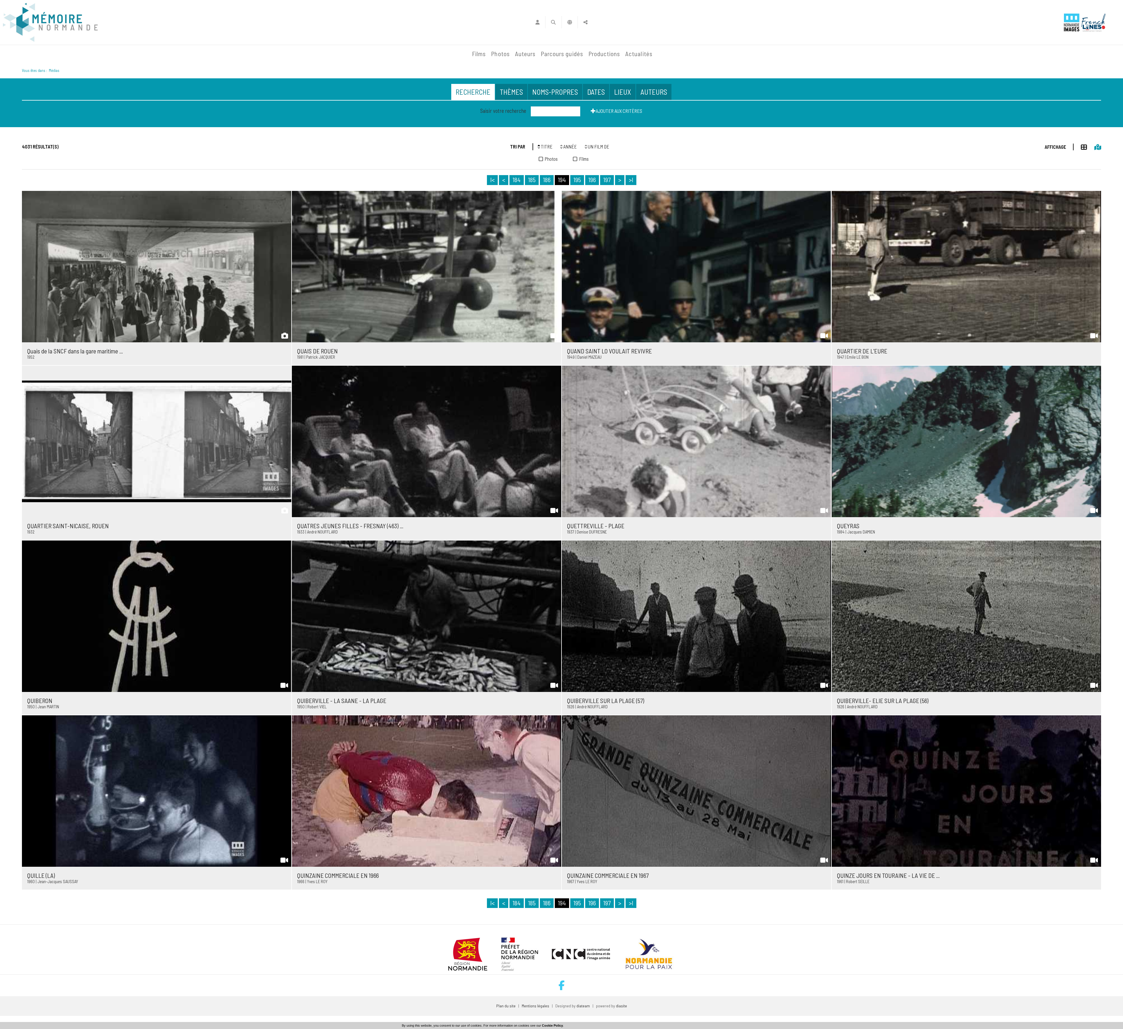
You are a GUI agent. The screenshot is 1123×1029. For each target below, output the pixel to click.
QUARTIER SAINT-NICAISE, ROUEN (68, 525)
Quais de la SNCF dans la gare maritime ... (75, 351)
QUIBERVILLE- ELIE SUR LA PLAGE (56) (883, 700)
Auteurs (525, 53)
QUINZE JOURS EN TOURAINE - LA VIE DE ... (888, 875)
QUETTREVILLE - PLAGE (595, 525)
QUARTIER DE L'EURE (862, 351)
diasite (621, 1005)
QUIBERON (39, 700)
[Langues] (570, 22)
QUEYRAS (848, 525)
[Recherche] (553, 22)
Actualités (638, 53)
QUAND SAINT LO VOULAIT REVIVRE (609, 351)
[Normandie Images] (1071, 22)
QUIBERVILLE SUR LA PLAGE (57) (605, 700)
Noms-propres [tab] (555, 91)
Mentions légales (535, 1005)
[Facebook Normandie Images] (562, 985)
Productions (604, 53)
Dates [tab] (596, 91)
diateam (583, 1005)
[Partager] (585, 22)
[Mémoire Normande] (406, 54)
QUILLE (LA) (41, 875)
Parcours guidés (562, 53)
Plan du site (506, 1005)
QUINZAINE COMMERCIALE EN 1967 (608, 875)
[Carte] (1094, 146)
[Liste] (1080, 146)
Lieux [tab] (622, 91)
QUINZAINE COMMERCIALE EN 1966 (338, 875)
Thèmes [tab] (511, 91)
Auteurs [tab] (653, 91)
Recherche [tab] (473, 91)
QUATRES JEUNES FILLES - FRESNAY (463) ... (350, 525)
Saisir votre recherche (503, 111)
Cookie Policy (552, 1025)
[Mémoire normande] (50, 22)
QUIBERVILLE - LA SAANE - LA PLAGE (341, 700)
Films (479, 53)
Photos (500, 53)
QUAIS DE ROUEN (317, 351)
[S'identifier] (537, 22)
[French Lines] (1093, 22)
